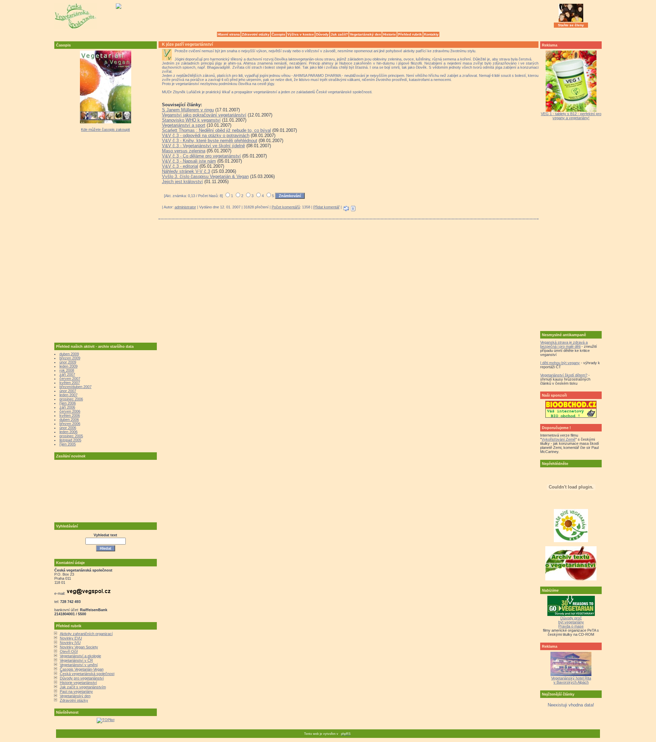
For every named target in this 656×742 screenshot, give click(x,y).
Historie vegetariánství (78, 683)
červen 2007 (69, 378)
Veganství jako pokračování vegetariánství (204, 115)
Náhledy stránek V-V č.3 (186, 171)
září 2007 (67, 374)
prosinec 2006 (71, 399)
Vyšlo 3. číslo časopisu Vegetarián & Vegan (205, 176)
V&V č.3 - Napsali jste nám (189, 161)
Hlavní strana (229, 34)
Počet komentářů (286, 207)
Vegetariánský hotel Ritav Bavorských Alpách (571, 680)
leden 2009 (68, 366)
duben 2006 (69, 419)
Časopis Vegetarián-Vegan (82, 669)
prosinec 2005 (71, 436)
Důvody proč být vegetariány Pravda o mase (571, 622)
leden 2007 (68, 395)
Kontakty (431, 34)
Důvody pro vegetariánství (82, 678)
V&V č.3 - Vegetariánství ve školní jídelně (203, 145)
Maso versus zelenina (183, 150)
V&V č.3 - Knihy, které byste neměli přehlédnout (209, 140)
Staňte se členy (571, 25)
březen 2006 (69, 424)
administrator (185, 207)
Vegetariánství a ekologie (80, 656)
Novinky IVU (70, 643)
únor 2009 (67, 362)
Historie (389, 34)
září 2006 (67, 407)
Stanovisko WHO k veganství (191, 120)
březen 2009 (69, 358)
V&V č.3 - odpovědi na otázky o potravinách (205, 135)
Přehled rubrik (410, 34)
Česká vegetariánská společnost (87, 674)
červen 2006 (69, 411)
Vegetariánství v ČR (76, 660)
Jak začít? (339, 34)
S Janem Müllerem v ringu (188, 109)
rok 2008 (66, 370)
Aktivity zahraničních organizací (86, 634)
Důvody (322, 34)
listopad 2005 (70, 440)
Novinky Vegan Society (79, 647)
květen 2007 (69, 383)
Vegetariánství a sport (183, 125)
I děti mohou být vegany (560, 363)
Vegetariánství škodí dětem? (563, 375)
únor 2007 (67, 391)
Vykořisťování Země (558, 439)
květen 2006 (69, 415)
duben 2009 (69, 354)
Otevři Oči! (69, 651)
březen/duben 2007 (75, 387)
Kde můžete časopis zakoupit (105, 129)
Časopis (278, 34)
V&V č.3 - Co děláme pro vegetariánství (201, 156)
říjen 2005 (67, 444)
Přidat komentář (326, 207)
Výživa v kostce (300, 34)
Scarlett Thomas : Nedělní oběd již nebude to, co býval (216, 130)
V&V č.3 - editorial (180, 166)
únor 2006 (67, 428)
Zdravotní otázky (256, 34)
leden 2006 (68, 432)
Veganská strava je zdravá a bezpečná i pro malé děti (564, 344)
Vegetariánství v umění (79, 665)
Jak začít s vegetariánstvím (83, 687)
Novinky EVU (71, 638)
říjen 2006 (67, 403)
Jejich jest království (182, 181)
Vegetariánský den (365, 34)
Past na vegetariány (76, 691)
